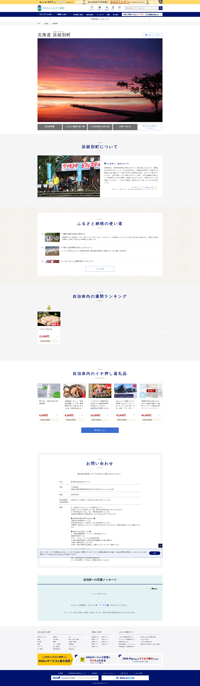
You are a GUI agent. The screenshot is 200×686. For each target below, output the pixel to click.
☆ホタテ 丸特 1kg (45, 329)
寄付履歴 (102, 605)
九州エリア (105, 644)
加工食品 (55, 639)
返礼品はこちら (100, 430)
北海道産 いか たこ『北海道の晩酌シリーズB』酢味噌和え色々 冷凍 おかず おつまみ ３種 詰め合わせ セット (74, 405)
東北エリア (105, 637)
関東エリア (95, 639)
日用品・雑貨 (72, 641)
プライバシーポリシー (109, 673)
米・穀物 (40, 649)
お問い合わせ (125, 126)
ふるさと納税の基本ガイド (126, 637)
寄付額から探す (78, 14)
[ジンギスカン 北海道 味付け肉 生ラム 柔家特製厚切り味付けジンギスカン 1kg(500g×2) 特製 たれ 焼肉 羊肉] (100, 391)
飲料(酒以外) (56, 649)
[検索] (160, 8)
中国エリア (105, 641)
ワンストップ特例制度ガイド (127, 639)
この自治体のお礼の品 (100, 126)
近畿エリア (95, 641)
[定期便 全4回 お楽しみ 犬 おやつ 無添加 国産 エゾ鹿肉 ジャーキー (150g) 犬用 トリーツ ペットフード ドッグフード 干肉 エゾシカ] (151, 391)
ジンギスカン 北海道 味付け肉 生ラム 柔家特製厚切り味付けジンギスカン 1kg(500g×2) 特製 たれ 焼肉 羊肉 (100, 405)
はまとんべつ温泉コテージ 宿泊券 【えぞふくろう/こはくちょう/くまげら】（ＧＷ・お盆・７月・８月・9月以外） (125, 405)
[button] (50, 19)
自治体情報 (50, 126)
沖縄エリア (95, 646)
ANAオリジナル (42, 637)
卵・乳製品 (56, 646)
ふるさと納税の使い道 (75, 126)
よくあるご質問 (137, 673)
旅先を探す (89, 14)
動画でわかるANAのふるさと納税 (150, 644)
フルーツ (40, 646)
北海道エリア (95, 637)
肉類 (39, 639)
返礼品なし (72, 649)
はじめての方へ (145, 639)
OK (155, 553)
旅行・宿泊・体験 (74, 639)
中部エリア (105, 639)
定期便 (55, 637)
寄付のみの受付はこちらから (150, 127)
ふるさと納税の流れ (146, 641)
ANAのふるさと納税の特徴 (148, 637)
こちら (147, 187)
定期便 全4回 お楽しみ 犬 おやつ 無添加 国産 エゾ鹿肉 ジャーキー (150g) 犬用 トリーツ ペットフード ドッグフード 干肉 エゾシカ (150, 405)
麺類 (54, 641)
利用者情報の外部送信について (77, 673)
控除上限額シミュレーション (127, 644)
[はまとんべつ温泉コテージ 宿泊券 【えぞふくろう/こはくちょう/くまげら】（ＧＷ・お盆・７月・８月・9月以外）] (125, 391)
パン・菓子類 (57, 644)
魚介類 (39, 641)
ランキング (100, 14)
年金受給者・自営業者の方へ (127, 646)
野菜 (39, 644)
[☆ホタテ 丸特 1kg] (49, 319)
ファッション (72, 646)
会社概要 (60, 673)
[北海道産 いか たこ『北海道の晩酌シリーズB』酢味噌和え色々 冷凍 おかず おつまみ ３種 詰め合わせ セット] (74, 391)
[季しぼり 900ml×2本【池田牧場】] (49, 391)
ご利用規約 (94, 673)
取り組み (116, 14)
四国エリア (95, 644)
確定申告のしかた (124, 641)
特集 (108, 14)
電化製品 (71, 644)
